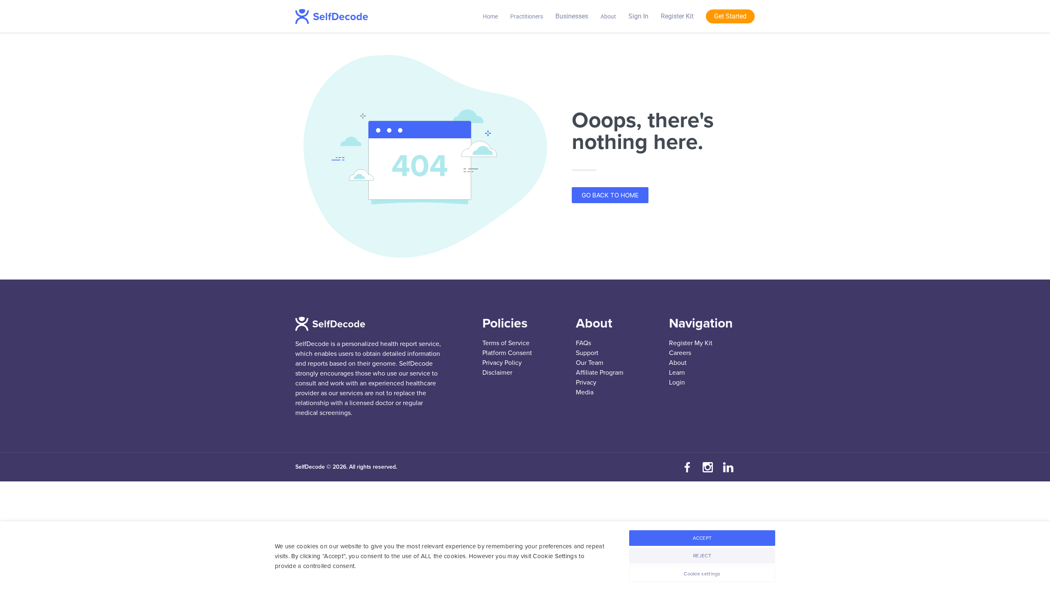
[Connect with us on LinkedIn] (728, 467)
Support (587, 353)
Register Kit (677, 16)
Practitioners (526, 16)
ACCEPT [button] (702, 538)
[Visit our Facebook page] (687, 467)
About (608, 16)
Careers (680, 353)
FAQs (583, 343)
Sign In (638, 16)
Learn (677, 373)
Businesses (571, 16)
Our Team (589, 363)
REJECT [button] (702, 556)
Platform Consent (507, 353)
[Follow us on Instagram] (707, 467)
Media (584, 392)
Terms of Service (506, 343)
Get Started (730, 16)
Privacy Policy (502, 363)
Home (490, 16)
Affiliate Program (599, 373)
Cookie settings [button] (702, 574)
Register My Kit (690, 343)
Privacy (586, 382)
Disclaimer (497, 373)
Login (677, 382)
